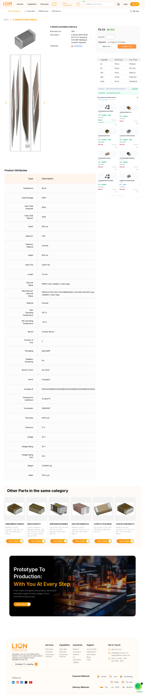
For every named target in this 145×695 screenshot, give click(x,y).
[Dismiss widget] (142, 684)
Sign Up (135, 4)
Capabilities (31, 4)
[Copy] (78, 27)
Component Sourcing (49, 655)
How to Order (91, 649)
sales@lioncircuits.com (20, 659)
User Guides (91, 654)
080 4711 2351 (116, 649)
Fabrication (49, 649)
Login (125, 4)
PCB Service (56, 11)
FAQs (89, 660)
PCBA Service (43, 11)
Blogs (89, 657)
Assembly (49, 652)
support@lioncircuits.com (120, 655)
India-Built (31, 11)
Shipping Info (91, 652)
